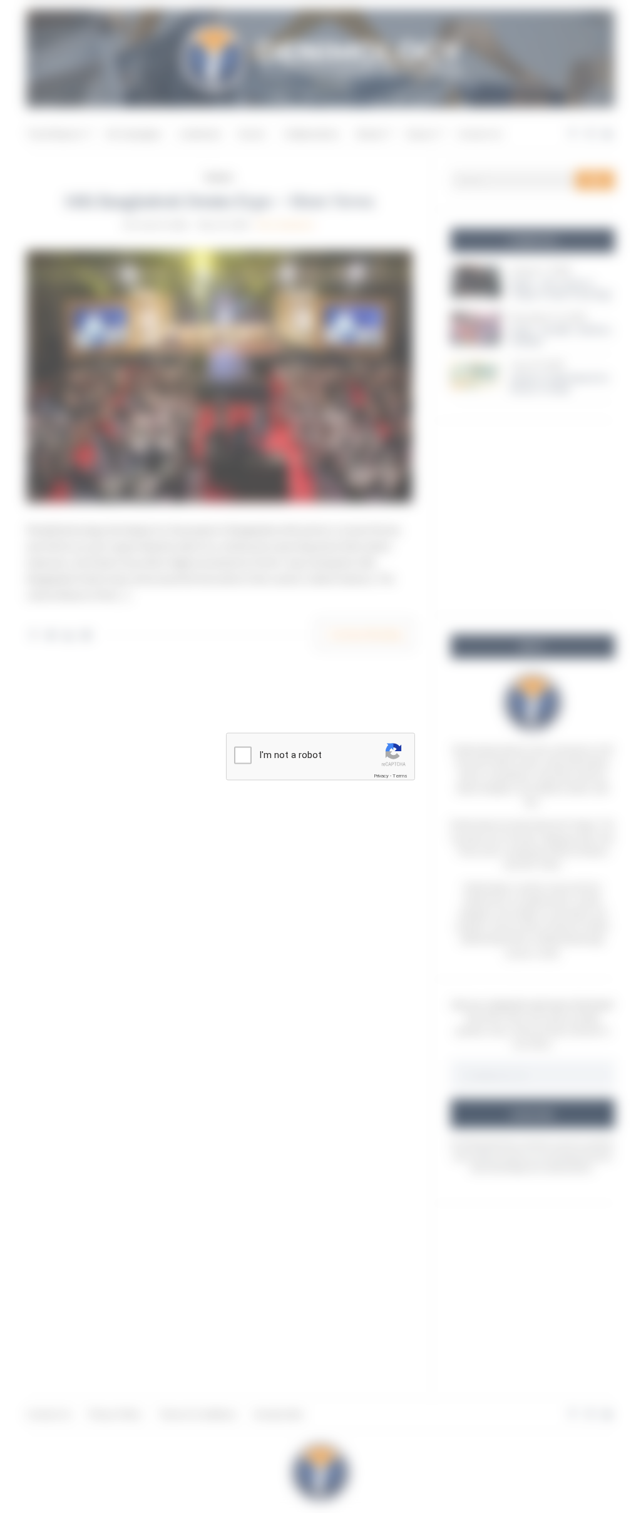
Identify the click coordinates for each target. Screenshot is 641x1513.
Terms (400, 776)
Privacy (381, 776)
